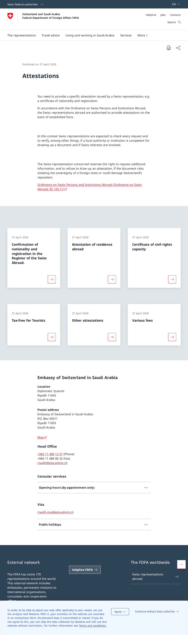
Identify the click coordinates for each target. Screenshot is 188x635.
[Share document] (178, 48)
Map (40, 437)
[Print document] (168, 48)
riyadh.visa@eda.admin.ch (55, 512)
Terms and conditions (92, 625)
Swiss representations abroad (147, 576)
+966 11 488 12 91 (50, 454)
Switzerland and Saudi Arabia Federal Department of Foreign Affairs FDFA (50, 15)
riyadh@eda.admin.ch (52, 463)
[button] (21, 35)
